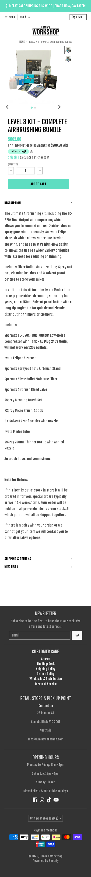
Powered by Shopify (46, 861)
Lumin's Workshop (51, 856)
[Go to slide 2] (35, 108)
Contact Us (45, 706)
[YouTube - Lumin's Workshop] (56, 800)
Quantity (13, 164)
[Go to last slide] (7, 107)
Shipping (13, 157)
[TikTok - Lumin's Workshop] (49, 800)
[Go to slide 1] (32, 107)
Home (21, 41)
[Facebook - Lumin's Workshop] (35, 800)
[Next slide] (59, 107)
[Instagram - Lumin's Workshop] (42, 800)
